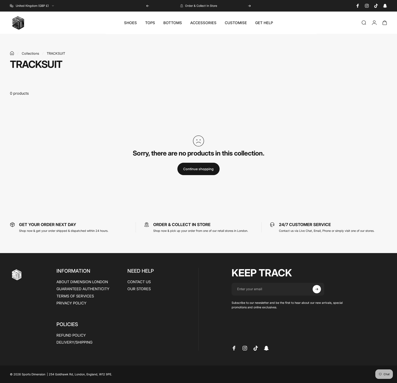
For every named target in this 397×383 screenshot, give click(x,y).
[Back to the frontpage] (12, 53)
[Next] (249, 6)
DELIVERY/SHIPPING (74, 342)
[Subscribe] (317, 289)
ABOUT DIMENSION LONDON (82, 282)
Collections (30, 53)
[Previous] (147, 6)
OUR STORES (139, 289)
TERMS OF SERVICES (75, 296)
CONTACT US (139, 282)
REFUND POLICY (71, 335)
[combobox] (32, 6)
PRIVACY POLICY (71, 303)
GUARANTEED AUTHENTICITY (82, 289)
